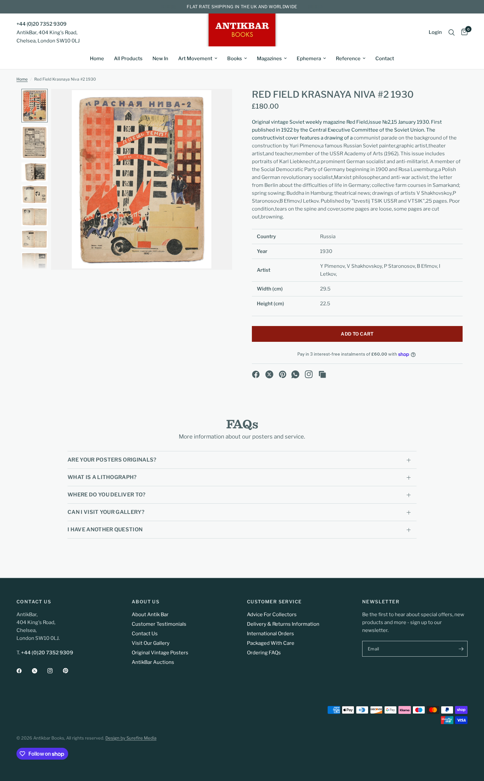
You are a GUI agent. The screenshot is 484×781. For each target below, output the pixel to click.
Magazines (269, 59)
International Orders (270, 634)
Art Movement (195, 59)
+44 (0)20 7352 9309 (41, 24)
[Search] (451, 32)
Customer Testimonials (159, 624)
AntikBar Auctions (153, 662)
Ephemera (309, 59)
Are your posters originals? (112, 460)
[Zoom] (218, 102)
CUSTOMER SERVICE (274, 601)
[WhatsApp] (295, 374)
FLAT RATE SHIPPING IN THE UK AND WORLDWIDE (242, 6)
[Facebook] (256, 374)
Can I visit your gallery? (106, 512)
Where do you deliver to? (106, 494)
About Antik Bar (150, 614)
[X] (269, 374)
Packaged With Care (270, 643)
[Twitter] (39, 671)
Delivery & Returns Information (283, 624)
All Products (128, 59)
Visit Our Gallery (151, 643)
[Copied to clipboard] (322, 374)
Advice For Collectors (272, 614)
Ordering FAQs (264, 653)
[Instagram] (309, 374)
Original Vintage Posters (160, 653)
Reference (348, 59)
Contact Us (145, 634)
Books (234, 59)
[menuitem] (97, 58)
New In (160, 59)
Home (97, 59)
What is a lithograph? (102, 477)
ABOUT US (145, 601)
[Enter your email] (461, 649)
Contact (384, 59)
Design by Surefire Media (130, 738)
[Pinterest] (283, 374)
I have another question (105, 529)
